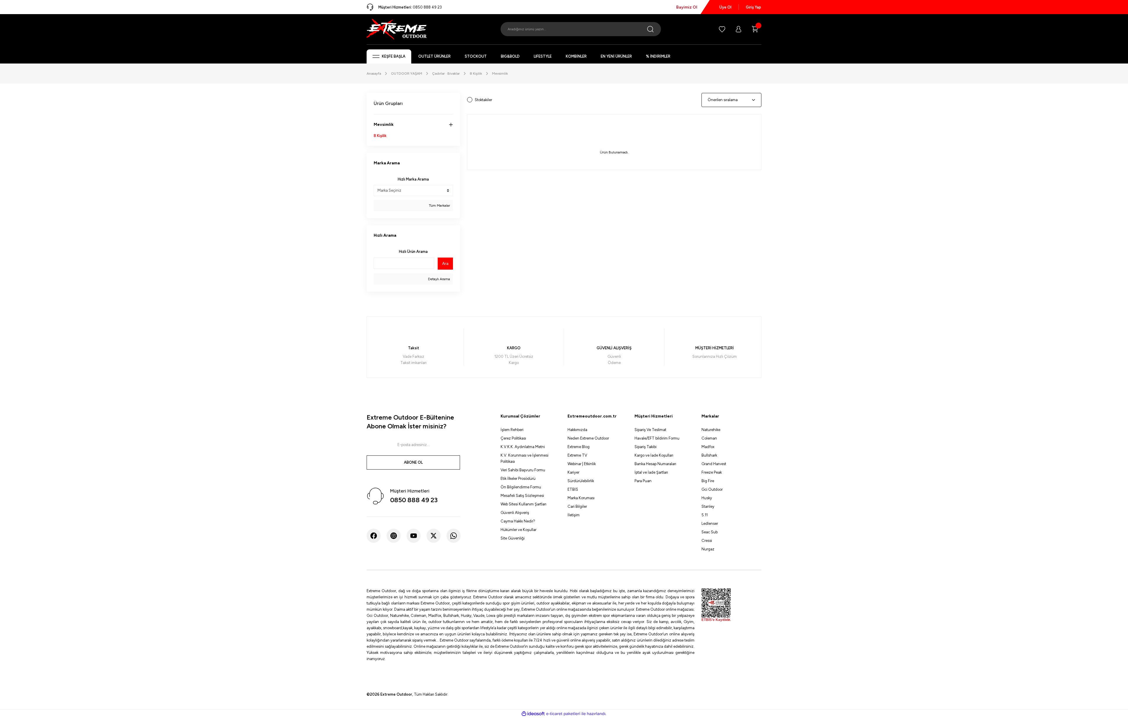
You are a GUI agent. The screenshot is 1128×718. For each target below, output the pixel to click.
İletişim (574, 515)
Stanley (707, 506)
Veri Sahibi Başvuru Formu (523, 470)
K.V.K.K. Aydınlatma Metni (523, 447)
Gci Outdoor (712, 489)
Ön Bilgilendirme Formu (521, 487)
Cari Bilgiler (577, 506)
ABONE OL (413, 462)
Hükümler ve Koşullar (518, 529)
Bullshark (709, 455)
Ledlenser (709, 523)
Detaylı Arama (438, 279)
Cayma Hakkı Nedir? (518, 521)
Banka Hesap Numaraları (655, 464)
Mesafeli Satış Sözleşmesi (522, 495)
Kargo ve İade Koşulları (653, 455)
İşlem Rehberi (512, 430)
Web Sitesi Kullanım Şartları (523, 504)
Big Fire (707, 481)
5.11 (704, 515)
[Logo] (397, 29)
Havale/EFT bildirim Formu (656, 438)
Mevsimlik (500, 73)
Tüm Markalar (439, 205)
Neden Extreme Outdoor (588, 438)
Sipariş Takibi (645, 447)
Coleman (709, 438)
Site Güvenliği (513, 538)
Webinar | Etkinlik (582, 464)
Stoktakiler (483, 100)
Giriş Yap (753, 7)
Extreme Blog (579, 447)
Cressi (706, 540)
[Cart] (754, 29)
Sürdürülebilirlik (581, 481)
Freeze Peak (711, 472)
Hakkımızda (577, 430)
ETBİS (573, 489)
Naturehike (710, 430)
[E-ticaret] (563, 713)
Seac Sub (709, 532)
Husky (706, 498)
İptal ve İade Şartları (651, 472)
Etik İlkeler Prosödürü (518, 478)
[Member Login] (738, 29)
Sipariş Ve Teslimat (650, 430)
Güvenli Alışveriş (515, 512)
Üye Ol (725, 7)
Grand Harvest (713, 464)
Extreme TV (577, 455)
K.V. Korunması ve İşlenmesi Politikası (524, 458)
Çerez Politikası (513, 438)
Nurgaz (707, 549)
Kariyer (573, 472)
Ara (445, 263)
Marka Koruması (581, 498)
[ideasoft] (533, 714)
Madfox (707, 447)
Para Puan (643, 481)
